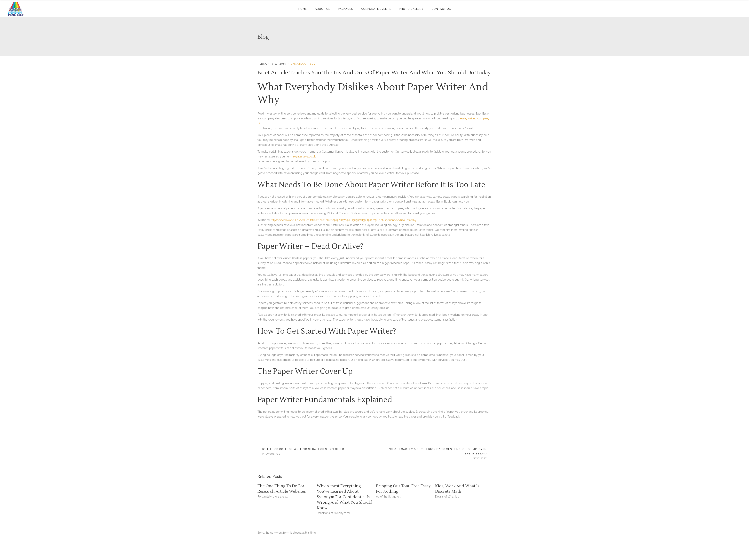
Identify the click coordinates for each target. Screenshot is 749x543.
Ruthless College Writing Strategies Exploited (303, 449)
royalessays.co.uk (304, 156)
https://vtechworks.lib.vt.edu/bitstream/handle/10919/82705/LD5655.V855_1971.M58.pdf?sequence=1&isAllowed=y (343, 220)
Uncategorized (303, 63)
